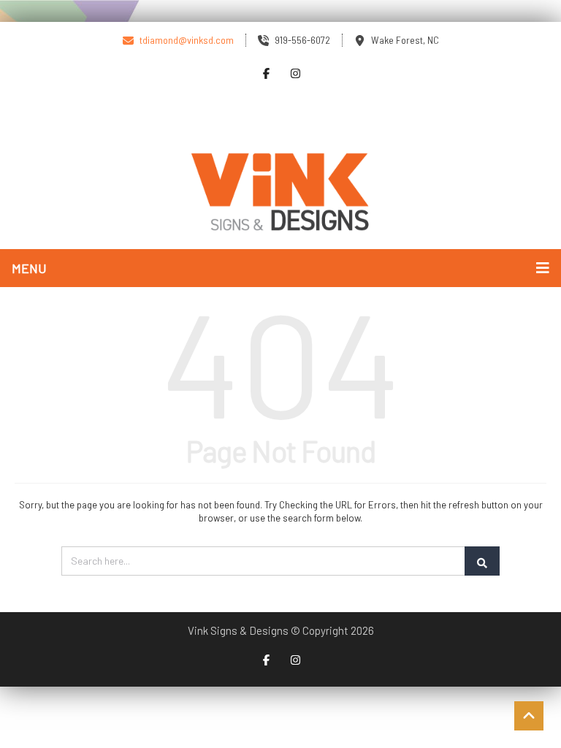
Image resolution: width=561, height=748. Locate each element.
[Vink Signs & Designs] (280, 193)
